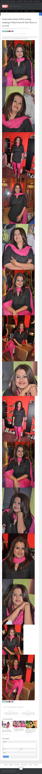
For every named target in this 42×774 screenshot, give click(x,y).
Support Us (33, 11)
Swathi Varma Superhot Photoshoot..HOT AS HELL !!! (7, 731)
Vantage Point (6, 28)
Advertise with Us (37, 1)
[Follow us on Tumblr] (36, 770)
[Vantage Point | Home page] (5, 6)
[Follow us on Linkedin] (37, 770)
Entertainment (16, 11)
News (11, 11)
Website (4, 752)
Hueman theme (14, 771)
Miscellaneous (27, 11)
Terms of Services (19, 1)
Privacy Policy (13, 1)
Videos (21, 11)
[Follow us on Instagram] (30, 770)
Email (21, 748)
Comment (5, 741)
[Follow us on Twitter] (31, 770)
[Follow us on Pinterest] (33, 770)
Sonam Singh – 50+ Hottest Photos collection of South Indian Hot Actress (30, 731)
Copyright (7, 1)
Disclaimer (30, 1)
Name (4, 748)
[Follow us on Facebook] (34, 770)
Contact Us (26, 1)
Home (3, 11)
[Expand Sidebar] (40, 14)
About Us (2, 1)
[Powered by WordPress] (5, 771)
